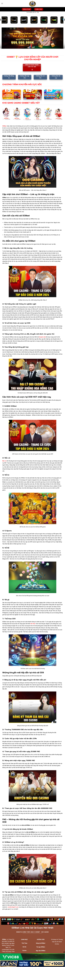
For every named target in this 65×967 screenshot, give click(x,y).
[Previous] (3, 38)
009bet (4, 126)
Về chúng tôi (54, 939)
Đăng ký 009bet (40, 943)
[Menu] (2, 3)
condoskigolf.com (13, 907)
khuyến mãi (42, 337)
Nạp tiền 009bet (40, 950)
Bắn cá (4, 461)
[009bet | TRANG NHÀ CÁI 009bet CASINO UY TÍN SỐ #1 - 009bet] (32, 3)
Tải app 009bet (40, 947)
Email (60, 941)
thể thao (32, 623)
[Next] (61, 38)
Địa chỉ (56, 941)
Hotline (57, 944)
